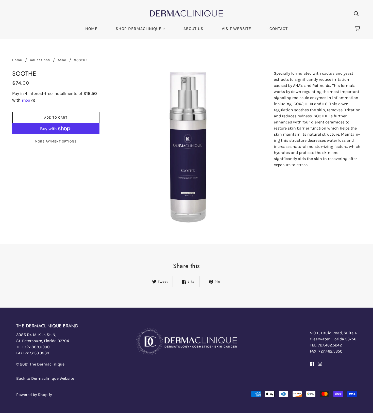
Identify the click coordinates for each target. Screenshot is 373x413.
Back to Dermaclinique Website (45, 378)
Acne (62, 60)
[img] (356, 13)
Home (17, 60)
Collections (40, 60)
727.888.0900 (37, 346)
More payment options (56, 141)
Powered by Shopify (34, 394)
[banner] (186, 12)
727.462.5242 (330, 345)
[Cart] (358, 28)
